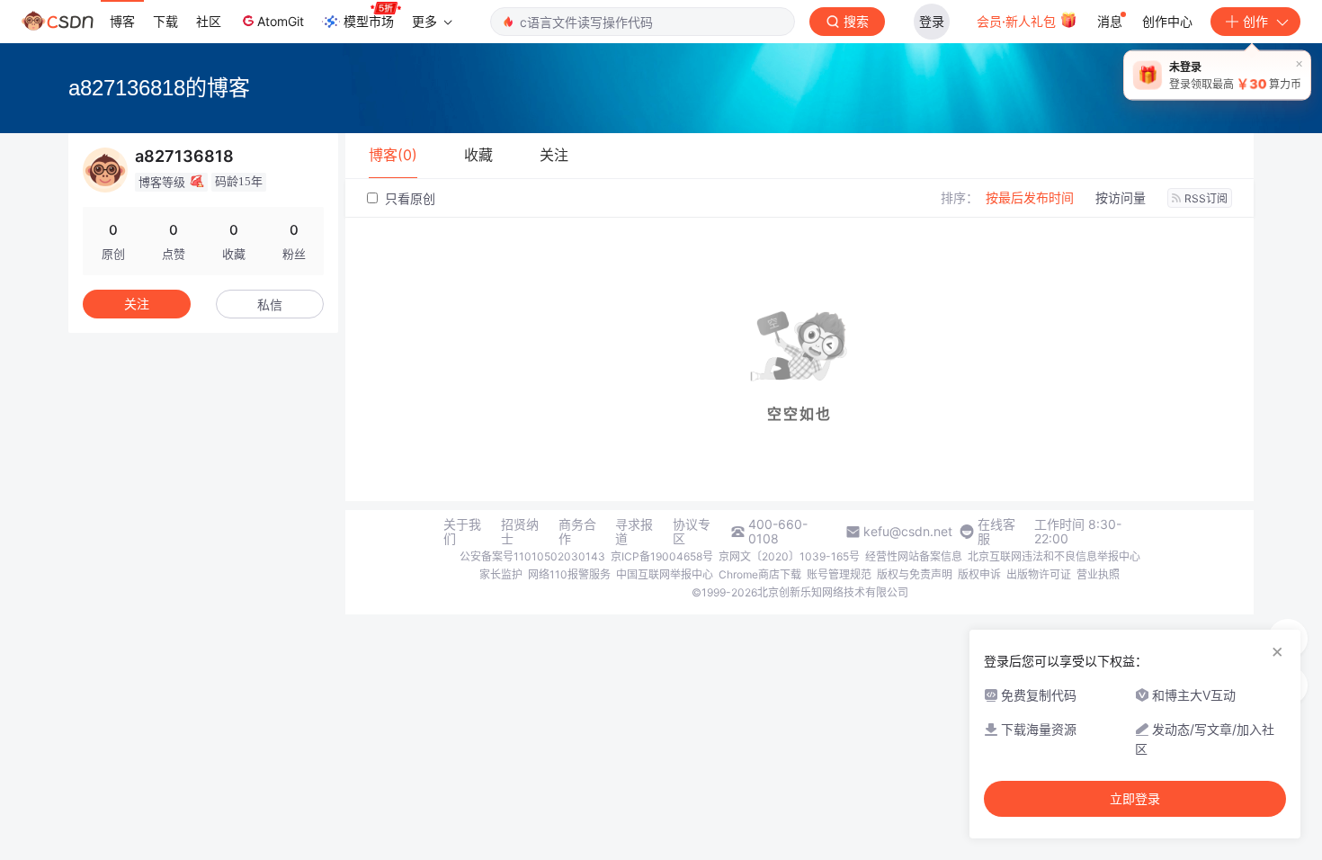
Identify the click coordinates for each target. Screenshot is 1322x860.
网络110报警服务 (569, 574)
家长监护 (501, 574)
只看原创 (408, 198)
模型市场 (369, 21)
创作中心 (1167, 21)
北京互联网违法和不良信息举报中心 (1054, 556)
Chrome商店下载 (760, 574)
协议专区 (691, 531)
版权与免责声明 (914, 574)
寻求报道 (634, 531)
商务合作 (577, 531)
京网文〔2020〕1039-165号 (789, 556)
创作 (1255, 21)
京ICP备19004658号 (662, 556)
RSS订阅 (1206, 198)
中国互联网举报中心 (664, 574)
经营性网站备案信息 (913, 556)
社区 (208, 21)
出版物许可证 (1038, 574)
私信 (269, 304)
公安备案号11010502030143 (532, 556)
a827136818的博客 (159, 88)
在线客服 (996, 531)
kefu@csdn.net (907, 531)
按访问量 (1120, 197)
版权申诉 (979, 574)
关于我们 (462, 531)
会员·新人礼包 (1018, 21)
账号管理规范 (839, 574)
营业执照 (1098, 574)
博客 (122, 21)
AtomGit (280, 21)
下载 (165, 21)
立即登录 (1135, 799)
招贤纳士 (520, 531)
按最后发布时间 (1030, 197)
